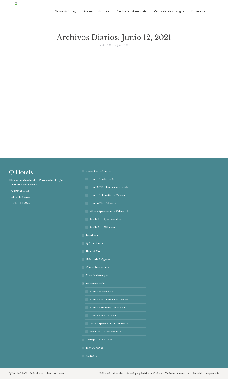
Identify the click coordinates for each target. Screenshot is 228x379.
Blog (15, 122)
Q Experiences (94, 243)
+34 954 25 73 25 (20, 191)
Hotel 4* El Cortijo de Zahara (107, 195)
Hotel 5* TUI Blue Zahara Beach (109, 187)
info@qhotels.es (20, 197)
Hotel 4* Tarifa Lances (103, 203)
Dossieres (92, 235)
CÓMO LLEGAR (20, 203)
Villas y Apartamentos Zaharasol (109, 211)
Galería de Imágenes (98, 259)
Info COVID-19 (94, 347)
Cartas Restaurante (97, 267)
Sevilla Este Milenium (102, 227)
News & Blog (93, 251)
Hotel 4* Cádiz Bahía (102, 179)
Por (27, 122)
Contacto (91, 355)
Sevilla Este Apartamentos (105, 219)
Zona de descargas (97, 275)
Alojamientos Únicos (98, 171)
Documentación (95, 283)
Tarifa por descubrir (36, 115)
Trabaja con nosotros (99, 339)
